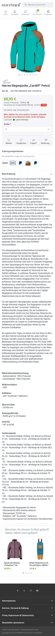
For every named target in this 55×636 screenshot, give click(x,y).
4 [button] (27, 74)
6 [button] (33, 74)
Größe (6, 124)
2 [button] (22, 74)
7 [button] (36, 74)
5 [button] (30, 74)
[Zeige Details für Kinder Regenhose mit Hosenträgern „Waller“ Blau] (40, 549)
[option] (27, 47)
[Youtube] (37, 590)
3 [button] (24, 74)
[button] (27, 102)
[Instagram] (31, 590)
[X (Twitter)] (24, 590)
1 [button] (19, 74)
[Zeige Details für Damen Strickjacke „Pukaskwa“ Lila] (14, 549)
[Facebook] (17, 590)
